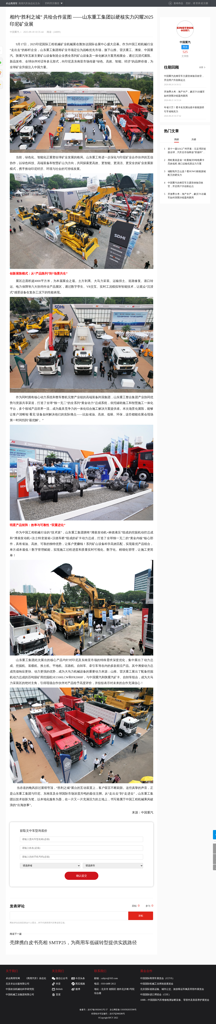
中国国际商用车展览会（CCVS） (157, 978)
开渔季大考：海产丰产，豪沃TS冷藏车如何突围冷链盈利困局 (187, 196)
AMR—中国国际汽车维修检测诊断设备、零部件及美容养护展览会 (174, 1000)
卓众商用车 (12, 3)
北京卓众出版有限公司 (17, 983)
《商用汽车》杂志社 (35, 978)
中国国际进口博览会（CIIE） (155, 994)
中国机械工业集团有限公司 (20, 994)
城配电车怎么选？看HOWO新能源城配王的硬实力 (187, 173)
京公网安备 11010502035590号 (123, 1009)
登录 (198, 3)
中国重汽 (14, 32)
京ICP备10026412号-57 (99, 1009)
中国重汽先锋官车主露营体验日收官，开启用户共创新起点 (185, 184)
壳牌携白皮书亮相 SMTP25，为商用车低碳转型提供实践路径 (73, 942)
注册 (205, 3)
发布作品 (178, 3)
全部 (201, 67)
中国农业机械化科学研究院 (20, 989)
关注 (185, 47)
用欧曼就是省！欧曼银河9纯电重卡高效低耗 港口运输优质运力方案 (186, 162)
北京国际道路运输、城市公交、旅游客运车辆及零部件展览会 (172, 989)
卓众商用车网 (13, 978)
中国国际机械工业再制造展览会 (156, 983)
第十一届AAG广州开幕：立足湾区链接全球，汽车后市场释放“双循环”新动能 (187, 151)
